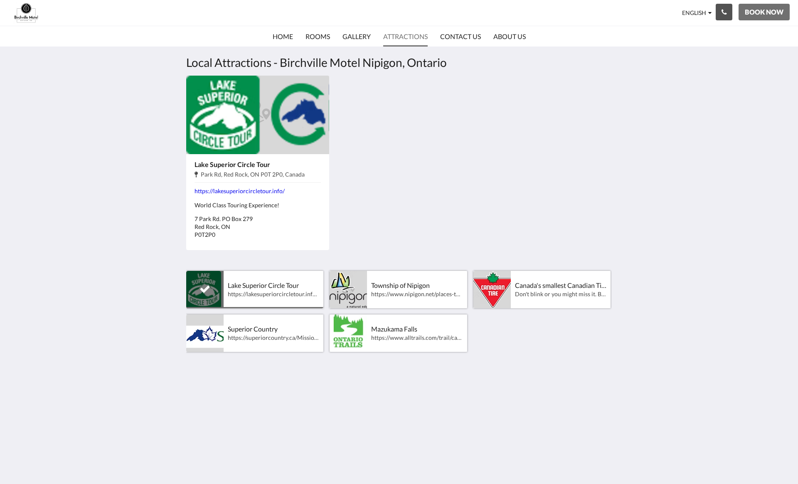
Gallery (485, 411)
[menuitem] (283, 36)
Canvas (601, 460)
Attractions (491, 418)
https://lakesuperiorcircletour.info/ (240, 190)
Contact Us (491, 425)
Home (484, 396)
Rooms (485, 404)
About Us (489, 432)
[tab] (507, 383)
